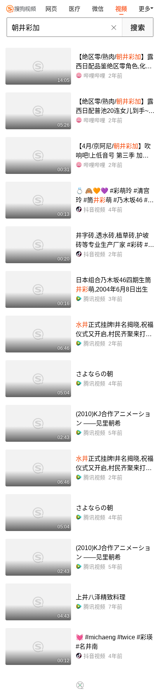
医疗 (74, 8)
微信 (98, 8)
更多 (144, 8)
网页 (51, 8)
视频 (121, 8)
